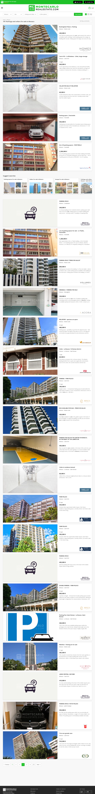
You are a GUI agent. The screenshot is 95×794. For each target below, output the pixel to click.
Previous (3, 186)
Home (4, 19)
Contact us (32, 793)
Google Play (90, 2)
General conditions (60, 791)
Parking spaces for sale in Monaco (13, 179)
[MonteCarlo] (43, 8)
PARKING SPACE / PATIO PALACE (68, 704)
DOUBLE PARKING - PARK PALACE (68, 585)
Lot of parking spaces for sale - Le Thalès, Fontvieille (71, 231)
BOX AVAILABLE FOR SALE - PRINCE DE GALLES (72, 408)
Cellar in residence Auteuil (67, 467)
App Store (78, 2)
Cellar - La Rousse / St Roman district (70, 349)
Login (92, 8)
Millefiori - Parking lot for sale (68, 644)
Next (91, 186)
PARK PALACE (63, 497)
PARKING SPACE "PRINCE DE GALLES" (69, 260)
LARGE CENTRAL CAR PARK (67, 674)
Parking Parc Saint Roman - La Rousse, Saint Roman (72, 616)
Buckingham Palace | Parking (68, 27)
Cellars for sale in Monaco (36, 179)
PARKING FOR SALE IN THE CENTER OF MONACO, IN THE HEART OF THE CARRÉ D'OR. (73, 438)
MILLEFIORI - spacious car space (68, 319)
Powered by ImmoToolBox (8, 793)
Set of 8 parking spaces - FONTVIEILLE (70, 145)
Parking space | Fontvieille (67, 115)
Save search (78, 14)
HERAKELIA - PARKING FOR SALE (68, 290)
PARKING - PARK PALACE (66, 378)
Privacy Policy (59, 793)
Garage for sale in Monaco (62, 179)
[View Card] (88, 14)
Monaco (8, 19)
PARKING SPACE (63, 201)
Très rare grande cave (65, 733)
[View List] (86, 14)
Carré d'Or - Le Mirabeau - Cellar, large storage (73, 56)
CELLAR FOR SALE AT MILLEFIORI (68, 86)
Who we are (32, 791)
